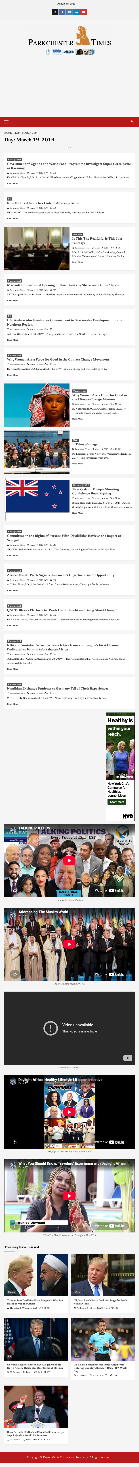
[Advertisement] (69, 89)
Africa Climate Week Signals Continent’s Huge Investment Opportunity (61, 575)
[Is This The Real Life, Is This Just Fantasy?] (37, 248)
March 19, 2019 (36, 173)
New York (77, 234)
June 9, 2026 (31, 1372)
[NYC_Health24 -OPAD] (120, 766)
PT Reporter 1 (82, 1308)
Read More (12, 183)
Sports (77, 1356)
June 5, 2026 (31, 1440)
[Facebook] (62, 12)
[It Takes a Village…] (37, 452)
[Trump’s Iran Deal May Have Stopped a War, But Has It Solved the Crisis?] (36, 1275)
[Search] (132, 121)
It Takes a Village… (86, 444)
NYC (75, 440)
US (9, 199)
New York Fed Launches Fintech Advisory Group (43, 203)
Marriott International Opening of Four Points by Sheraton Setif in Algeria (63, 285)
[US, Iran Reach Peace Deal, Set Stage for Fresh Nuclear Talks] (103, 1275)
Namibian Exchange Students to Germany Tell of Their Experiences (57, 688)
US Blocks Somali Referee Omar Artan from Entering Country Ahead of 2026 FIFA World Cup (100, 1368)
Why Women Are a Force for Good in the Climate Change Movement (58, 359)
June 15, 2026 (31, 1308)
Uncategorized (14, 160)
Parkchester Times (17, 173)
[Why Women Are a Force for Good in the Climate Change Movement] (37, 405)
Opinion (11, 1292)
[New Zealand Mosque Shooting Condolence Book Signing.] (37, 499)
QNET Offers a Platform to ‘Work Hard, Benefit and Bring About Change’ (62, 610)
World (77, 1292)
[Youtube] (83, 12)
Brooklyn (77, 485)
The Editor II (15, 1308)
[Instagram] (69, 12)
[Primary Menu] (8, 121)
